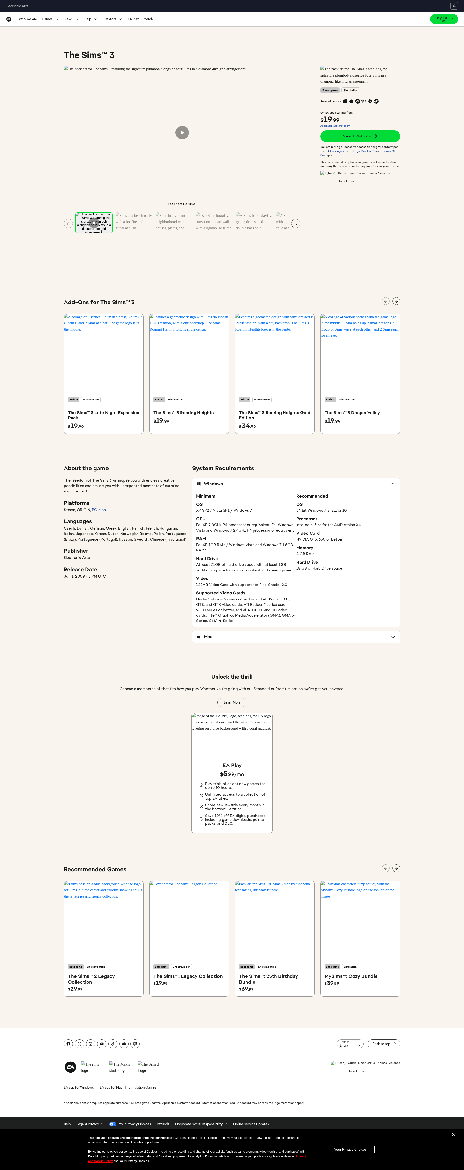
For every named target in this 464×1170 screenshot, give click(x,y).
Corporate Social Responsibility (199, 1124)
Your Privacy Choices (350, 1149)
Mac (102, 509)
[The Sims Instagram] (90, 1043)
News (68, 19)
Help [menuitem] (67, 1124)
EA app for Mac (111, 1087)
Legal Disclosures (365, 151)
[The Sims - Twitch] (135, 1043)
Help (87, 19)
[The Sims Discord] (124, 1043)
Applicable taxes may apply (335, 125)
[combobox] (350, 1043)
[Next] (295, 223)
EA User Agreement (339, 151)
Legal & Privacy (87, 1124)
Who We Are (28, 19)
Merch (148, 19)
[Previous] (68, 223)
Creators (109, 19)
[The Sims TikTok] (112, 1043)
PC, (95, 509)
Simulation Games (142, 1087)
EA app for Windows (79, 1087)
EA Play (133, 19)
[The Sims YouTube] (101, 1043)
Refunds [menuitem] (163, 1124)
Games (47, 19)
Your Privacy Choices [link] (135, 1124)
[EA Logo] (9, 19)
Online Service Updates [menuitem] (251, 1124)
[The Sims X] (79, 1043)
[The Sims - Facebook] (68, 1043)
